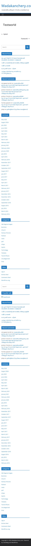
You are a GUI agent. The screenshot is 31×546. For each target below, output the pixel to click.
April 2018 (4, 157)
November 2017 (6, 162)
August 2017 (5, 171)
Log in (3, 272)
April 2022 (4, 131)
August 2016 (5, 205)
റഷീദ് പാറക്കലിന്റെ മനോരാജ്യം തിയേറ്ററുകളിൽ (15, 63)
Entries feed (4, 274)
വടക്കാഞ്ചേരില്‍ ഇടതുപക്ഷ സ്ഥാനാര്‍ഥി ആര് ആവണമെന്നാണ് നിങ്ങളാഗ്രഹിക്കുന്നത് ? (14, 85)
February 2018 (5, 159)
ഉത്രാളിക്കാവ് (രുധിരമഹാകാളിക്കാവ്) (17, 109)
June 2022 (4, 128)
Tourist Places (5, 256)
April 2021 (4, 137)
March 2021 (4, 139)
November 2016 (6, 197)
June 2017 (4, 177)
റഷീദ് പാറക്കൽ (5, 65)
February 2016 (5, 214)
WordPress (15, 542)
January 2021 (5, 145)
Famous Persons (6, 233)
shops (3, 244)
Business (4, 227)
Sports (3, 247)
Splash (5, 34)
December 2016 (5, 194)
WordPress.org (5, 280)
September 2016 (6, 202)
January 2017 (5, 191)
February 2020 (5, 148)
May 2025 (4, 119)
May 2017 (4, 180)
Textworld (24, 39)
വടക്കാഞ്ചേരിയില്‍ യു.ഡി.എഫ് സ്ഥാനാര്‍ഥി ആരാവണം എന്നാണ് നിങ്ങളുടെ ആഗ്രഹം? (14, 98)
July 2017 (4, 174)
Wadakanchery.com (17, 540)
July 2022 (4, 125)
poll (2, 241)
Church (3, 230)
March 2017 (4, 185)
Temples (3, 253)
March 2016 (4, 211)
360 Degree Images (6, 224)
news (2, 238)
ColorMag (6, 542)
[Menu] (2, 14)
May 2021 (4, 134)
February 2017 (5, 188)
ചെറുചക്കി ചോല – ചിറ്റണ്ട (8, 68)
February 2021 (5, 142)
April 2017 (4, 182)
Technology (4, 250)
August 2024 (5, 122)
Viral (2, 261)
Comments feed (6, 277)
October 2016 (5, 200)
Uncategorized (5, 258)
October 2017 (5, 165)
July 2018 (4, 154)
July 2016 (4, 208)
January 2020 (5, 151)
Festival (3, 236)
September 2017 (6, 168)
